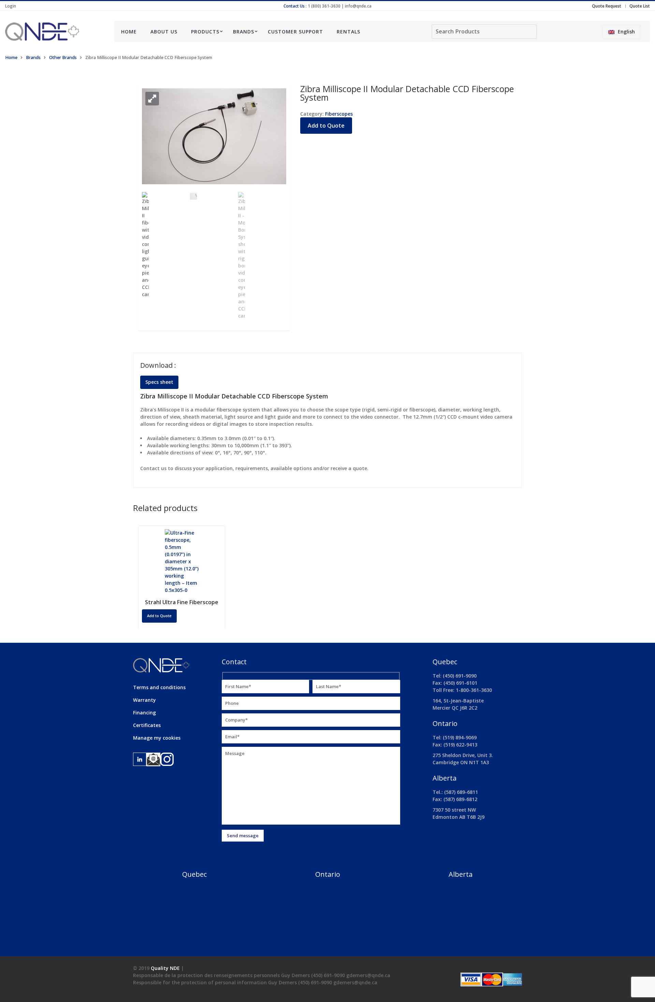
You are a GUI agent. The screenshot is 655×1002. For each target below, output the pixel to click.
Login (10, 6)
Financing (144, 712)
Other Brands (63, 57)
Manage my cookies (156, 738)
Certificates (147, 725)
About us (163, 31)
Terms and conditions (159, 687)
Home (129, 31)
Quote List (639, 6)
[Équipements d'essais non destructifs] (54, 32)
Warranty (144, 700)
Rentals (348, 31)
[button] (152, 98)
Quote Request (606, 6)
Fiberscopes (339, 114)
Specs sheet (159, 382)
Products (205, 31)
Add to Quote (326, 125)
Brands (243, 31)
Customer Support (295, 31)
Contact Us (294, 6)
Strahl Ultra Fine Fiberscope (181, 602)
